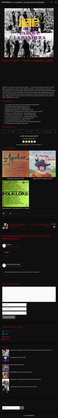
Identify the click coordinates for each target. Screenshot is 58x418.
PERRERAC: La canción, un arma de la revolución (23, 2)
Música (22, 213)
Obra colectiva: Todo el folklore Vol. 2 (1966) (15, 208)
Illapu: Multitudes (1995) (17, 364)
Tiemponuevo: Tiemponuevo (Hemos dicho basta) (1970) (25, 379)
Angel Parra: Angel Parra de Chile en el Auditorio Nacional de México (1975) (31, 350)
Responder (7, 255)
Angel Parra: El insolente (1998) (42, 178)
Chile (16, 213)
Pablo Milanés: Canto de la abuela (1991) (21, 372)
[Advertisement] (29, 74)
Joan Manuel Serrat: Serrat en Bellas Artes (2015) (23, 386)
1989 (13, 213)
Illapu (29, 87)
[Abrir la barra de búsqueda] (52, 2)
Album (6, 213)
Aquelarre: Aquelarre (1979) (15, 178)
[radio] (23, 141)
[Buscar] (22, 408)
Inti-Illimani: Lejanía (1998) (17, 357)
